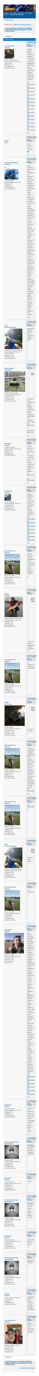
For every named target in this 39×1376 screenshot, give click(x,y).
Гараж (7, 702)
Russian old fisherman (11, 1142)
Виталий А (8, 443)
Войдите (15, 24)
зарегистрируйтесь (26, 24)
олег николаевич (10, 1320)
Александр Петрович (11, 162)
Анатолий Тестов (10, 551)
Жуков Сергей (9, 368)
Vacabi (7, 593)
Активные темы (9, 19)
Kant (6, 325)
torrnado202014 (9, 46)
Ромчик (7, 1294)
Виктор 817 (8, 930)
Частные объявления (17, 14)
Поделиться (30, 42)
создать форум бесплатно (27, 1367)
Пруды (30, 29)
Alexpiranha (8, 491)
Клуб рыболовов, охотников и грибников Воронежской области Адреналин (18, 28)
